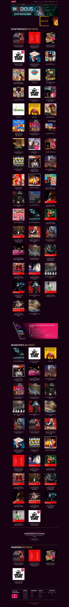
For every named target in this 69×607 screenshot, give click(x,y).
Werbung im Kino (25, 597)
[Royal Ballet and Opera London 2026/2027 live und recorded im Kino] (34, 38)
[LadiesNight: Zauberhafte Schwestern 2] (50, 92)
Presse (32, 594)
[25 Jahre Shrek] (18, 109)
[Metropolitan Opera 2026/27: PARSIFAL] (34, 306)
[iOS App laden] (14, 597)
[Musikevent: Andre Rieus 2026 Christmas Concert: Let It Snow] (34, 232)
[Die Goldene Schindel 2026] (34, 197)
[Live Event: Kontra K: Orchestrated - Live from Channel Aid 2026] (34, 161)
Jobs (31, 593)
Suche (47, 4)
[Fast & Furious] (34, 21)
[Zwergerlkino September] (50, 126)
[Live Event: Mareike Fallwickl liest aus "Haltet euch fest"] (50, 180)
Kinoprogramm (36, 1)
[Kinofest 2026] (34, 109)
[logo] (14, 1)
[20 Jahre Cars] (34, 75)
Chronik (32, 597)
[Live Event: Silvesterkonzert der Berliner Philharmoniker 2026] (18, 250)
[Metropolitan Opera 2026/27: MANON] (50, 269)
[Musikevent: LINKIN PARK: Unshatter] (18, 161)
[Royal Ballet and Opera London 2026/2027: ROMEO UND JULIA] (18, 306)
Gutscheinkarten (25, 593)
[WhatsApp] (55, 592)
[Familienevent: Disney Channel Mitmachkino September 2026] (18, 126)
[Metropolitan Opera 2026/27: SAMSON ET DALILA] (50, 232)
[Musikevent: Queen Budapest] (34, 180)
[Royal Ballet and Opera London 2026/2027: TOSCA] (50, 287)
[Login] (57, 1)
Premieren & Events (41, 1)
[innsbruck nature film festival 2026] (18, 180)
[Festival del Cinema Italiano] (18, 214)
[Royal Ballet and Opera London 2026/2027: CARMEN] (50, 214)
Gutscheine (50, 1)
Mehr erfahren (34, 539)
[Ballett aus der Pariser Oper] (34, 214)
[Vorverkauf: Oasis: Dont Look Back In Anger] (18, 56)
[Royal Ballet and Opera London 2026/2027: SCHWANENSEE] (18, 287)
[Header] (34, 11)
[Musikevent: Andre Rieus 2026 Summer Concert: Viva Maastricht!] (34, 56)
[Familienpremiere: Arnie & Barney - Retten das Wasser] (18, 75)
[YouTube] (52, 593)
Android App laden (36, 335)
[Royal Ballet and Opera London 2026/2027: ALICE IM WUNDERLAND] (34, 269)
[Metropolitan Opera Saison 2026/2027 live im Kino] (18, 38)
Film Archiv (40, 593)
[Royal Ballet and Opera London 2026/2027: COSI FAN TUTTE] (18, 269)
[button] (23, 5)
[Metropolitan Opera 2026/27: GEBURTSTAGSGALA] (34, 126)
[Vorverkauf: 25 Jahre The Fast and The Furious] (50, 38)
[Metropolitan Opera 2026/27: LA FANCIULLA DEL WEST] (34, 250)
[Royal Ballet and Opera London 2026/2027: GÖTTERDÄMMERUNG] (50, 250)
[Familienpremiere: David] (50, 109)
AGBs (39, 594)
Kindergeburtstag (25, 594)
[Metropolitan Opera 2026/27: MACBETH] (18, 197)
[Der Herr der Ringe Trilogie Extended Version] (18, 144)
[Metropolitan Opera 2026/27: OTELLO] (34, 287)
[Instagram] (50, 592)
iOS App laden (50, 335)
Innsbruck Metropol (24, 4)
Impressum (40, 597)
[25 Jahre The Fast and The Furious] (50, 75)
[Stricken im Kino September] (50, 144)
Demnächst (46, 1)
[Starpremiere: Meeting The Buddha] (34, 144)
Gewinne (53, 1)
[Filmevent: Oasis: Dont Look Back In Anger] (34, 92)
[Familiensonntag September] (18, 92)
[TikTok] (53, 592)
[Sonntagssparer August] (50, 56)
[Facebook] (48, 592)
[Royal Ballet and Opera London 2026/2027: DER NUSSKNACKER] (18, 232)
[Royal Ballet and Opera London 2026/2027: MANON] (50, 197)
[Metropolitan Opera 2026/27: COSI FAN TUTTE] (50, 161)
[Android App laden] (14, 595)
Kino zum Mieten (25, 598)
